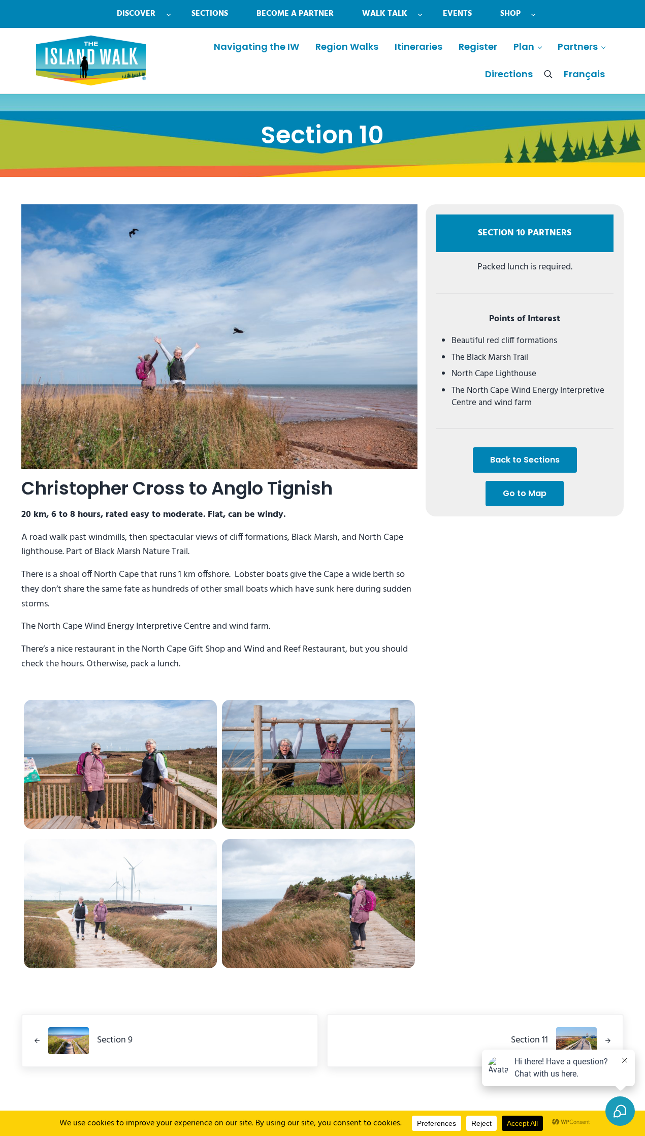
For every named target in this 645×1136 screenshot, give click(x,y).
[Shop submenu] (533, 13)
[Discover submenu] (168, 13)
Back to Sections (525, 460)
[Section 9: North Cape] (120, 764)
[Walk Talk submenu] (420, 13)
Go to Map (524, 493)
